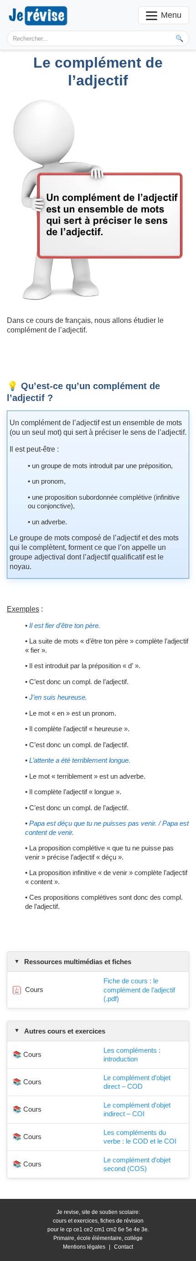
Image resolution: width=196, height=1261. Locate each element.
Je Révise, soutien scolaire (38, 15)
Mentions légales (84, 1247)
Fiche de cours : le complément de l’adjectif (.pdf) (139, 989)
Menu (171, 15)
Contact (123, 1247)
